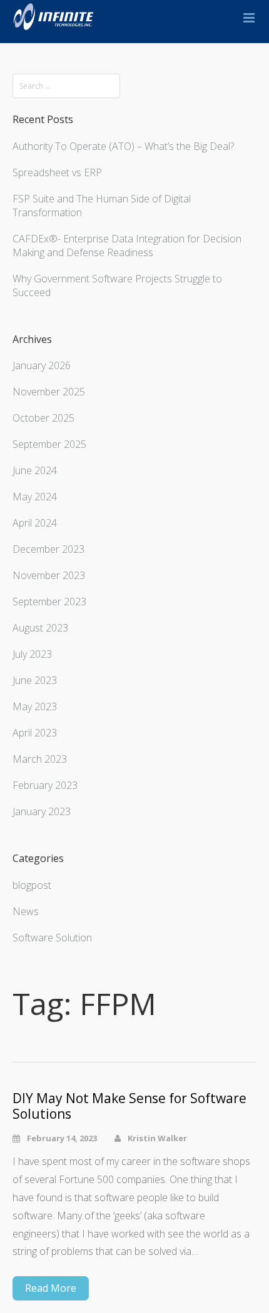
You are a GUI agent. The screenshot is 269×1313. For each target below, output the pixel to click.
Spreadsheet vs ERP (57, 172)
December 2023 (48, 549)
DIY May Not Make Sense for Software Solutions (129, 1106)
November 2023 (49, 575)
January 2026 (42, 365)
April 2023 (35, 733)
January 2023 (42, 811)
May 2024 (35, 496)
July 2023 (32, 654)
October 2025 (43, 418)
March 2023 (40, 759)
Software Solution (52, 937)
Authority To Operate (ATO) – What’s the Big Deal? (123, 146)
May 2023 (35, 706)
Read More (50, 1288)
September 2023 (49, 601)
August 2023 (40, 628)
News (26, 911)
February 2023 (45, 785)
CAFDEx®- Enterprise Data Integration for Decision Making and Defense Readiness (127, 245)
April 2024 (35, 523)
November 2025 (49, 392)
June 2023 (35, 680)
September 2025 (49, 444)
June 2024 (35, 470)
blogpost (32, 885)
